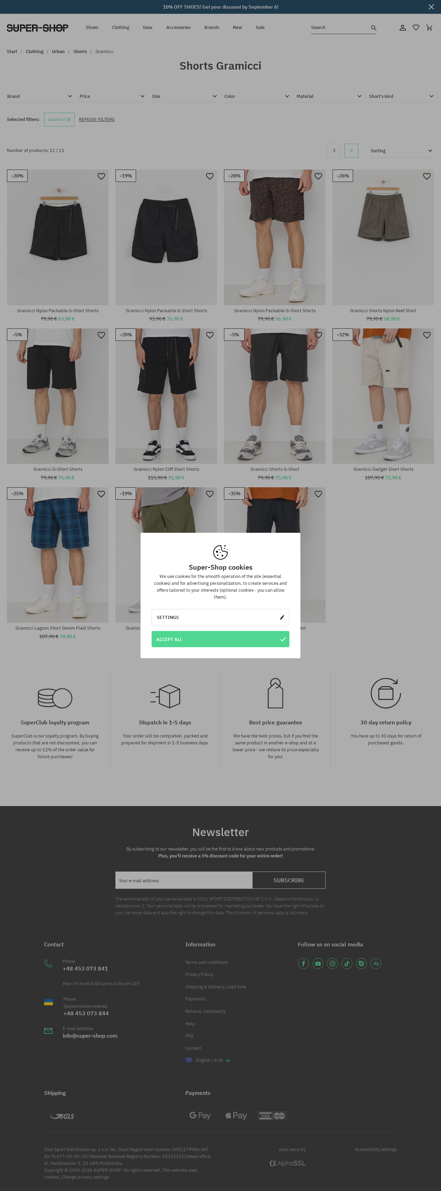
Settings (168, 617)
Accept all (169, 639)
